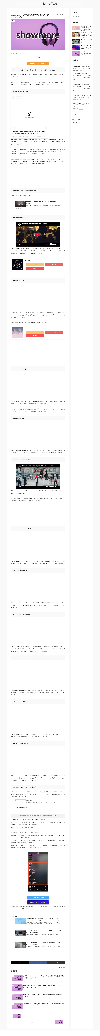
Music (13, 959)
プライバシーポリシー (77, 122)
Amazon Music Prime (24, 835)
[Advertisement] (38, 177)
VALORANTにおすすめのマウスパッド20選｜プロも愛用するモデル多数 (81, 105)
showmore (14, 136)
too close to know (29, 327)
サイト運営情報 (76, 119)
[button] (56, 962)
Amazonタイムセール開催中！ (38, 63)
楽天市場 (54, 264)
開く (39, 57)
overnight (27, 260)
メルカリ (35, 268)
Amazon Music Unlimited (39, 835)
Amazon (35, 264)
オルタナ (19, 959)
